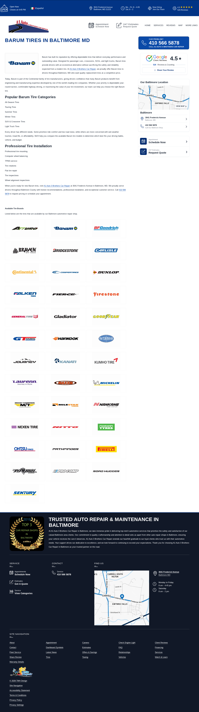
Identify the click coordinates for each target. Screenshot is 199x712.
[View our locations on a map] (121, 598)
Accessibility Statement (20, 690)
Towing (85, 657)
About (12, 642)
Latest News (51, 652)
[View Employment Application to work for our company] (155, 8)
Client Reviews (161, 642)
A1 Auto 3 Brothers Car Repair (83, 69)
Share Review (16, 657)
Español (39, 8)
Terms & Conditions (18, 695)
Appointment (51, 642)
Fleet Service (15, 652)
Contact (13, 647)
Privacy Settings (17, 705)
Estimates (86, 647)
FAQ (120, 647)
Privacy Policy (16, 700)
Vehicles (122, 657)
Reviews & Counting (163, 65)
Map (180, 25)
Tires (48, 657)
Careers (85, 642)
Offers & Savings (89, 652)
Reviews (170, 25)
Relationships (124, 652)
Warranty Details (17, 662)
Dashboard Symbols (54, 647)
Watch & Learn (161, 657)
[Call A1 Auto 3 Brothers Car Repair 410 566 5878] (70, 573)
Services (158, 25)
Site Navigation (16, 685)
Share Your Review (165, 70)
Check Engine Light (127, 642)
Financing (159, 647)
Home (148, 25)
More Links (192, 25)
